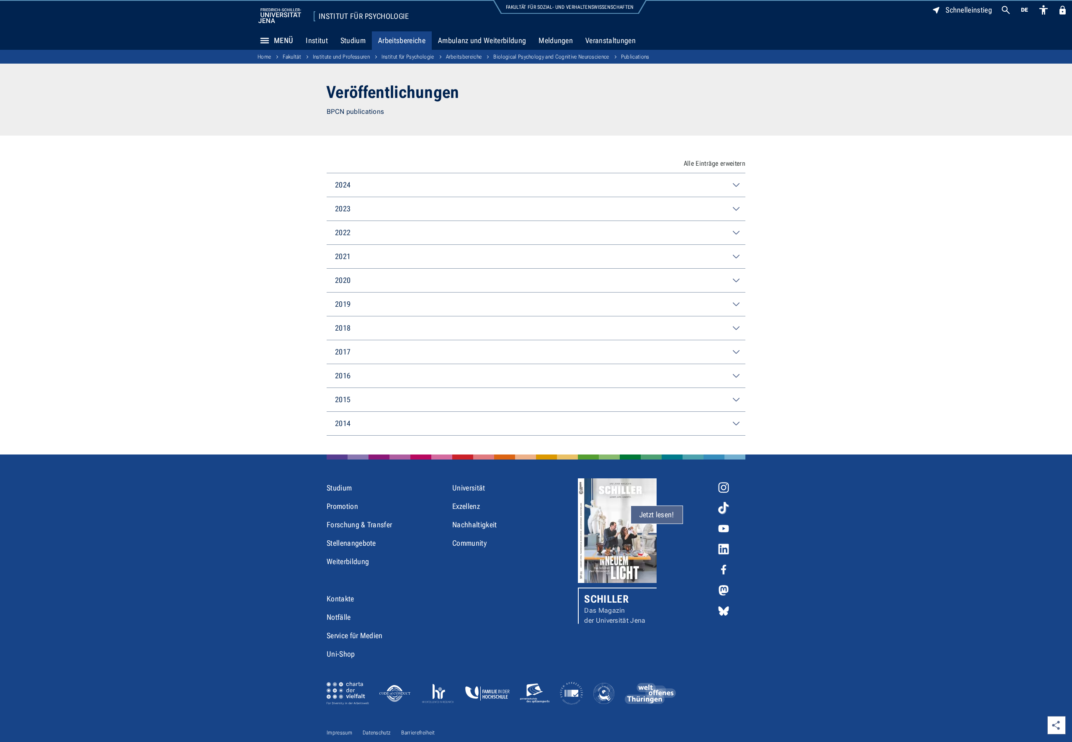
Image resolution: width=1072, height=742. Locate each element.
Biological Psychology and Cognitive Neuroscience (551, 57)
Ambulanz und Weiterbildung (482, 40)
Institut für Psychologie (364, 16)
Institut (317, 40)
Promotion (342, 506)
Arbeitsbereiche (401, 40)
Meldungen (556, 40)
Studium (353, 40)
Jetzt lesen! (656, 514)
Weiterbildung (348, 561)
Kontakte (340, 598)
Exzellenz (466, 506)
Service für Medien (355, 635)
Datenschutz (377, 732)
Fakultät (292, 57)
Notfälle (339, 617)
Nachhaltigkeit (474, 524)
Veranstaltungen (610, 40)
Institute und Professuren (341, 57)
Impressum (339, 732)
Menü (283, 40)
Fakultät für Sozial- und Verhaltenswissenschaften (570, 7)
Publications (635, 57)
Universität (468, 487)
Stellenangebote (351, 543)
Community (469, 543)
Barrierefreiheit (418, 732)
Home (264, 57)
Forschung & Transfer (359, 524)
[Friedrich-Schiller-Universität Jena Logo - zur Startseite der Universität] (279, 15)
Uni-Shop (341, 654)
